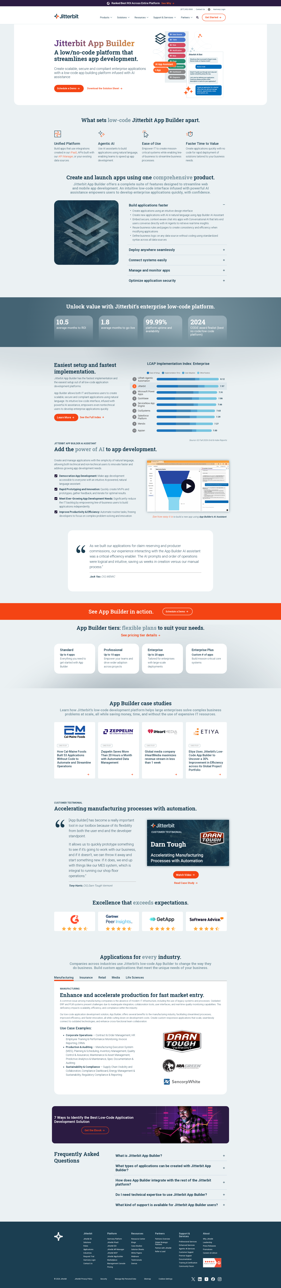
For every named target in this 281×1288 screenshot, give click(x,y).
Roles (85, 1246)
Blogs (133, 1242)
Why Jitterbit (208, 1239)
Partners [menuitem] (185, 17)
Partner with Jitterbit (163, 1248)
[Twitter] (193, 1278)
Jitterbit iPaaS (112, 1242)
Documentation (185, 1259)
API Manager (65, 156)
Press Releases (209, 1246)
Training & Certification (188, 1263)
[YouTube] (206, 1278)
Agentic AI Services (187, 1249)
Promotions (207, 1249)
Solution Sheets (137, 1249)
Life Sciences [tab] (135, 977)
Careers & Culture (210, 1253)
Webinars (135, 1256)
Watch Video (183, 874)
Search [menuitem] (197, 17)
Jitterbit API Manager (115, 1249)
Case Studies (136, 1246)
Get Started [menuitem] (211, 17)
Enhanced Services (187, 1245)
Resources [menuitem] (140, 17)
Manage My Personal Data (125, 1279)
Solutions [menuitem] (122, 17)
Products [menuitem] (104, 17)
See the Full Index (90, 417)
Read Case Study (184, 882)
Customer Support (186, 1252)
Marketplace (112, 1260)
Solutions (87, 1242)
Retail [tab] (102, 977)
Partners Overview (162, 1239)
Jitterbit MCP (112, 1253)
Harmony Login (219, 9)
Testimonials (136, 1260)
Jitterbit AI (87, 1239)
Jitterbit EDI (111, 1246)
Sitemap (147, 1279)
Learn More (64, 417)
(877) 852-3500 (186, 9)
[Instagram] (219, 1278)
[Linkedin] (200, 1278)
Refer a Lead (160, 1251)
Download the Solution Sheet (103, 88)
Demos (134, 1264)
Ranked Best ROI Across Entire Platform (136, 3)
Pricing (110, 1267)
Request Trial (88, 1256)
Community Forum (186, 1266)
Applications (88, 1249)
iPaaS (73, 152)
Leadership (207, 1242)
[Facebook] (213, 1278)
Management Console (116, 1264)
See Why (166, 3)
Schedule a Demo (66, 88)
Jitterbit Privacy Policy (83, 1279)
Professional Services (188, 1242)
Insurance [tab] (86, 977)
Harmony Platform (114, 1239)
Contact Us (200, 9)
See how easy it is (162, 516)
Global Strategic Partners (161, 1243)
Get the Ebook (93, 1130)
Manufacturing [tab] (64, 977)
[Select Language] (209, 9)
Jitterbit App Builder (115, 1256)
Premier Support (185, 1256)
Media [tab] (116, 977)
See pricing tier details (139, 635)
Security (103, 1279)
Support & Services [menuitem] (163, 17)
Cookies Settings (165, 1279)
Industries (87, 1253)
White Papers (136, 1253)
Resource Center (138, 1239)
